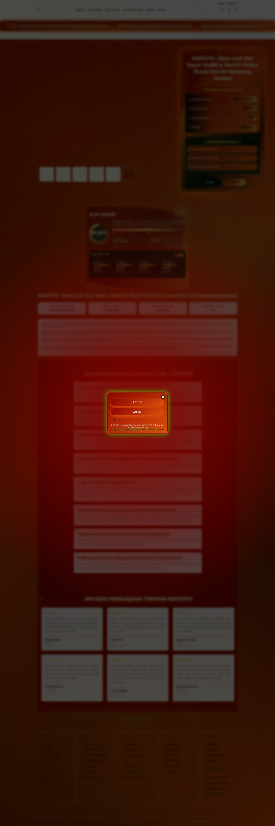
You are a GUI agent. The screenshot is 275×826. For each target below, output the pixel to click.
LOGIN (137, 402)
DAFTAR (137, 411)
